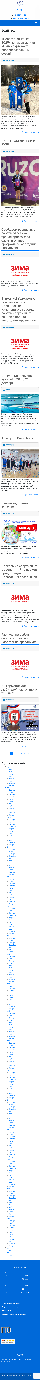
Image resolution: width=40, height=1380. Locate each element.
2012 (8, 1159)
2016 (8, 1041)
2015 (8, 1070)
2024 (9, 817)
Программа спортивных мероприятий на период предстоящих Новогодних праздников (19, 571)
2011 (8, 1189)
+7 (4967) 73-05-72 (21, 15)
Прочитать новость (31, 132)
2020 (9, 936)
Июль (11, 772)
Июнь (11, 774)
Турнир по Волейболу (17, 438)
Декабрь (12, 790)
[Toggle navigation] (36, 23)
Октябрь (12, 794)
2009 (9, 1248)
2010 (8, 1218)
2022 (9, 877)
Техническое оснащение (11, 1303)
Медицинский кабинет (10, 1307)
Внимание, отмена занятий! (14, 505)
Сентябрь (12, 797)
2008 (9, 1253)
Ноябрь (11, 792)
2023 (9, 847)
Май (10, 776)
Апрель (11, 779)
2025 (9, 788)
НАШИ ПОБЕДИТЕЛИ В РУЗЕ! (18, 142)
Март (11, 781)
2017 (8, 1011)
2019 (8, 954)
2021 (8, 906)
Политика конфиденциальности (14, 1314)
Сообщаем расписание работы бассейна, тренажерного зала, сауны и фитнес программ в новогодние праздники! (19, 239)
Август (11, 769)
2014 (8, 1100)
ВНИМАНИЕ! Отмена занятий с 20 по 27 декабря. (16, 379)
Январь (11, 785)
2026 (9, 767)
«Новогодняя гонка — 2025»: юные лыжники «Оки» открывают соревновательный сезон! (18, 46)
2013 (8, 1130)
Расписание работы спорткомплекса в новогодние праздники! (18, 638)
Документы (6, 1311)
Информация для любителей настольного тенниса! (19, 689)
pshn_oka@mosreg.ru (21, 18)
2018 (8, 984)
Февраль (12, 783)
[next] (28, 753)
